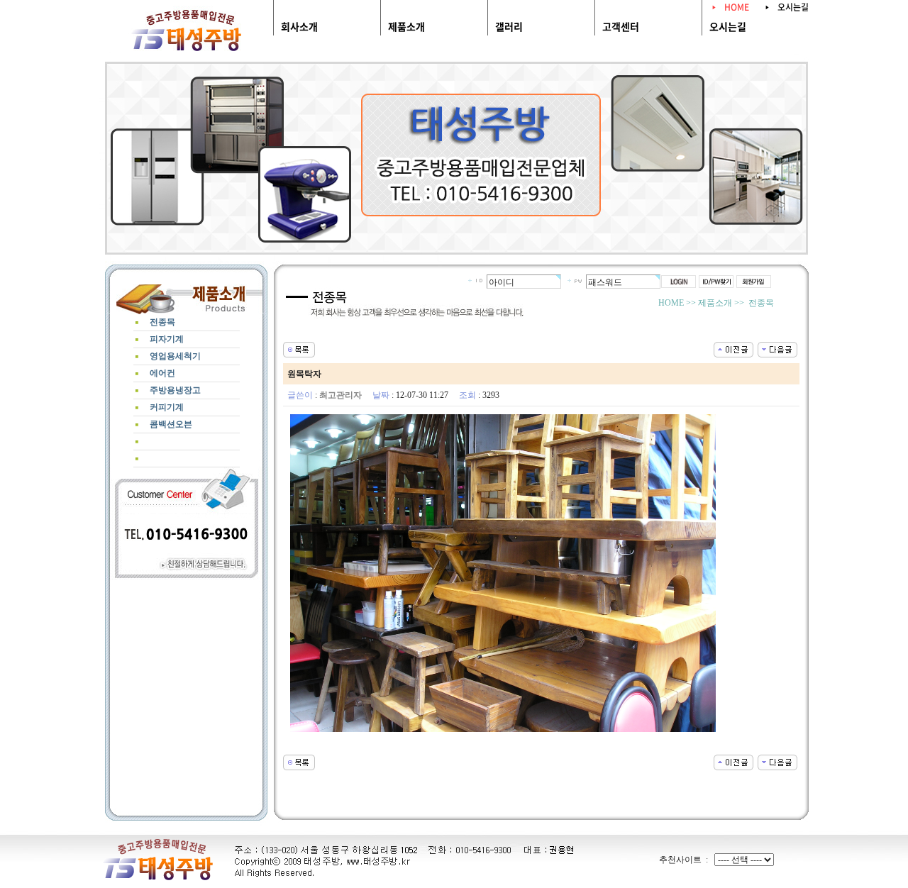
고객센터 (620, 26)
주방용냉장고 (560, 60)
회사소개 (299, 26)
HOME (736, 7)
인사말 (297, 60)
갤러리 (509, 26)
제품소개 (406, 26)
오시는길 (793, 7)
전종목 (326, 60)
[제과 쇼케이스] (733, 348)
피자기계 (377, 60)
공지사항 (616, 60)
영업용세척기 (441, 60)
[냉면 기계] (777, 348)
